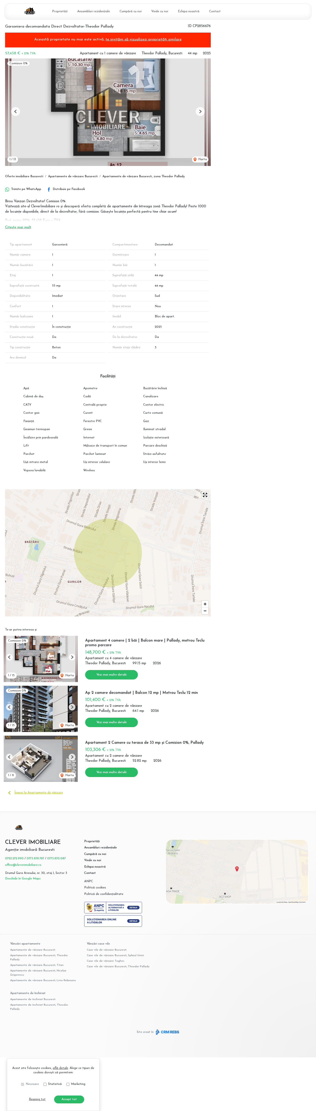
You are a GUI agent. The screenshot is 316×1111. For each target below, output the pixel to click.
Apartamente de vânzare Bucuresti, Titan (37, 965)
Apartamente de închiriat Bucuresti (33, 999)
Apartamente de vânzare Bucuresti (73, 176)
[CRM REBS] (167, 1032)
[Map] (108, 552)
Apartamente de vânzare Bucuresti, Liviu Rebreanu (43, 980)
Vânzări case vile (98, 943)
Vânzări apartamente (25, 943)
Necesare (32, 1084)
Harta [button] (202, 159)
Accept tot (69, 1099)
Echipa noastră (188, 11)
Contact (215, 11)
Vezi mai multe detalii (111, 674)
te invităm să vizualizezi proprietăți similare (143, 39)
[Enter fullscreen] (205, 495)
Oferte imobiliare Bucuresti (24, 176)
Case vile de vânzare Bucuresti (107, 950)
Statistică (55, 1084)
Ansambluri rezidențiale (93, 11)
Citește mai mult (18, 227)
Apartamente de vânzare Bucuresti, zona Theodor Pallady (143, 176)
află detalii (60, 1068)
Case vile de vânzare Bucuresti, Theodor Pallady (118, 966)
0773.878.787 (35, 858)
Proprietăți (60, 11)
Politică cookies (95, 887)
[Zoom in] (205, 604)
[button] (15, 111)
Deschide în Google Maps (23, 878)
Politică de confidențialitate (103, 894)
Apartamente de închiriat (28, 993)
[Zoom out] (205, 610)
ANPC (88, 881)
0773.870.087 (56, 858)
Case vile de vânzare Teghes (105, 961)
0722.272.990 (14, 858)
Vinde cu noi (159, 11)
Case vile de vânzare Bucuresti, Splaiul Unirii (115, 955)
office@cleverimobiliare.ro (23, 864)
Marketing (78, 1084)
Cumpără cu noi (131, 11)
